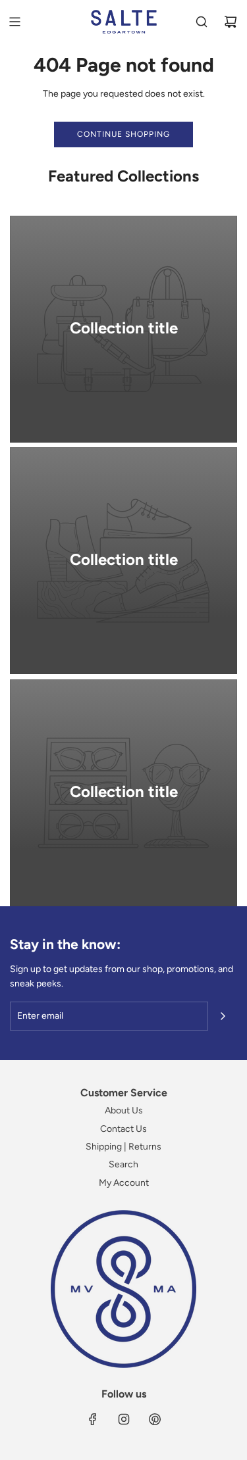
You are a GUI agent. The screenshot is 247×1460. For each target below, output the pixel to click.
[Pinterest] (154, 1419)
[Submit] (222, 1016)
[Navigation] (14, 21)
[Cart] (230, 21)
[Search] (201, 21)
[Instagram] (123, 1419)
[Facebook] (92, 1419)
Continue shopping (123, 134)
